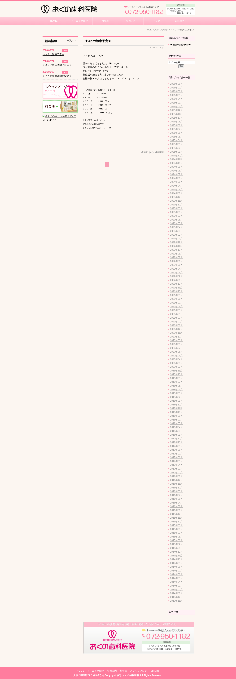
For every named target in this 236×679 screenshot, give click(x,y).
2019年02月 (176, 397)
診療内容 (131, 21)
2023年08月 (176, 212)
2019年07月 (176, 382)
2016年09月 (176, 491)
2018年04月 (176, 427)
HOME (53, 21)
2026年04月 (176, 99)
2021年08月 (176, 299)
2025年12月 (176, 110)
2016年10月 (176, 487)
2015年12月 (176, 514)
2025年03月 (176, 144)
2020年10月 (176, 336)
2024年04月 (176, 185)
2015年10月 (176, 521)
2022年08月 (176, 257)
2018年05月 (176, 423)
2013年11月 (176, 601)
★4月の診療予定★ (98, 41)
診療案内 (112, 671)
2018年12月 (176, 404)
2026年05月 (176, 95)
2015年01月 (176, 548)
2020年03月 (176, 363)
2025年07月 (176, 129)
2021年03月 (176, 318)
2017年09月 (176, 446)
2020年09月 (176, 340)
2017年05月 (176, 461)
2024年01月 (176, 193)
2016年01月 (176, 510)
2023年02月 (176, 234)
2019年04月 (176, 389)
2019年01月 (176, 401)
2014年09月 (176, 563)
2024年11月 (176, 159)
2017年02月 (176, 472)
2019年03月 (176, 393)
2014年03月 (176, 585)
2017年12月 (176, 438)
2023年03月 (176, 231)
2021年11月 (176, 287)
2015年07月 (176, 533)
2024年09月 (176, 167)
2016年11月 (176, 484)
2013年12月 (176, 597)
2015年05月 (176, 536)
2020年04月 (176, 359)
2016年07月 (176, 495)
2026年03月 (176, 102)
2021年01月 (176, 325)
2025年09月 (176, 121)
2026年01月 (176, 106)
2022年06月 (176, 261)
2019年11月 (176, 370)
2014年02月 (176, 589)
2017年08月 (176, 450)
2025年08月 (176, 125)
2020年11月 (176, 333)
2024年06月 (176, 178)
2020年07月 (176, 348)
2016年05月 (176, 499)
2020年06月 (176, 351)
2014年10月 (176, 559)
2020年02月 (176, 367)
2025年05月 (176, 136)
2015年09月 (176, 525)
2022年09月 (176, 253)
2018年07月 (176, 419)
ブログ (156, 21)
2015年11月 (176, 518)
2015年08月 (176, 529)
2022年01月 (176, 280)
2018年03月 (176, 431)
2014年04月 (176, 582)
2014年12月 (176, 551)
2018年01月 (176, 434)
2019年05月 (176, 385)
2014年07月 (176, 570)
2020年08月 (176, 344)
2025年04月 (176, 140)
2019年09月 (176, 378)
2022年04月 (176, 268)
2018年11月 (176, 408)
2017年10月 (176, 442)
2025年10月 (176, 118)
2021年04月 (176, 314)
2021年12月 (176, 284)
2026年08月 (176, 84)
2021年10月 (176, 291)
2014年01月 (176, 593)
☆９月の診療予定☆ (53, 54)
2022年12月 (176, 242)
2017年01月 (176, 476)
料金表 (105, 21)
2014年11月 (176, 555)
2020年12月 (176, 329)
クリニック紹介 (79, 21)
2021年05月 (176, 310)
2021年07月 (176, 302)
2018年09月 (176, 416)
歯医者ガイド (182, 21)
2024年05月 (176, 182)
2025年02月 (176, 148)
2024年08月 (176, 170)
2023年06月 (176, 219)
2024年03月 (176, 189)
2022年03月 (176, 272)
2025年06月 (176, 133)
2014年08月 (176, 567)
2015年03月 (176, 540)
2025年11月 (176, 114)
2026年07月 (176, 87)
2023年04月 (176, 227)
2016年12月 (176, 480)
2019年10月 (176, 374)
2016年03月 (176, 506)
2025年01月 (176, 151)
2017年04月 (176, 465)
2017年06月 (176, 457)
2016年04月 (176, 502)
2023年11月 (176, 201)
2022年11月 (176, 246)
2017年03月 (176, 468)
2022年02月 (176, 276)
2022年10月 (176, 250)
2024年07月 (176, 174)
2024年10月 (176, 163)
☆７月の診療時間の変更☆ (57, 76)
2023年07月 (176, 216)
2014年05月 (176, 578)
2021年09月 (176, 295)
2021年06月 (176, 306)
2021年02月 (176, 321)
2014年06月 (176, 574)
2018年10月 (176, 412)
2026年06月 (176, 91)
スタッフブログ (139, 671)
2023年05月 (176, 223)
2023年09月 (176, 208)
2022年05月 (176, 265)
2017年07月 (176, 453)
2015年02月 (176, 544)
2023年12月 (176, 197)
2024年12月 (176, 155)
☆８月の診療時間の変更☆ (57, 65)
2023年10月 (176, 204)
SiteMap (155, 671)
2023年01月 (176, 238)
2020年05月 (176, 355)
